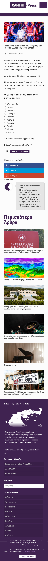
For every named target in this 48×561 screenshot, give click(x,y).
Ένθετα (14, 151)
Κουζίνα (8, 521)
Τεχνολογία (10, 502)
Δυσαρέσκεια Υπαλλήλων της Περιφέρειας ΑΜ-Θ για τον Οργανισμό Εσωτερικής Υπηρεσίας (24, 393)
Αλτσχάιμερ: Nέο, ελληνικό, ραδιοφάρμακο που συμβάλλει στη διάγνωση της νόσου (21, 308)
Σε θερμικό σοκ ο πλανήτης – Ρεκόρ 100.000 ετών (23, 280)
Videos (8, 530)
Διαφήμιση (10, 469)
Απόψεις (9, 535)
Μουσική (24, 151)
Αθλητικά (9, 526)
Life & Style (10, 516)
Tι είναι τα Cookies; (29, 551)
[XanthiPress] (24, 5)
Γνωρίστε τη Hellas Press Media (19, 464)
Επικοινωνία (11, 473)
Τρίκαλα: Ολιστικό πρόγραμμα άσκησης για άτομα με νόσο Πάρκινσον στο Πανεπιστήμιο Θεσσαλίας (23, 252)
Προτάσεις (10, 507)
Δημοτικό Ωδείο (10, 365)
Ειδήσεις (9, 497)
